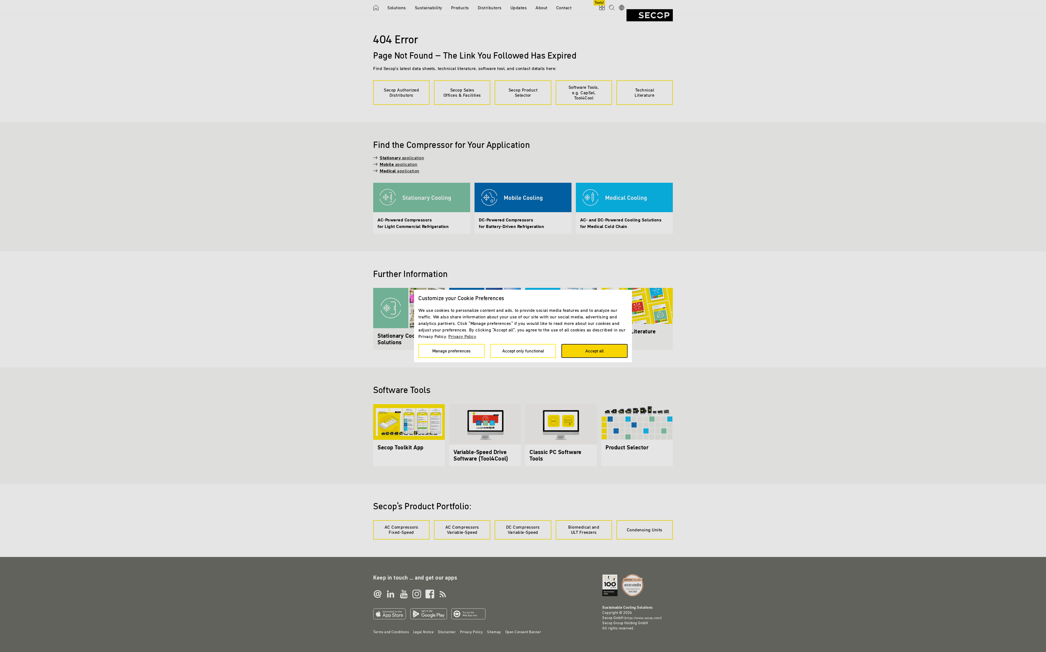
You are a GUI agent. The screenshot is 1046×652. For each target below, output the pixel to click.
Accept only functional (523, 351)
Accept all (594, 351)
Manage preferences (451, 351)
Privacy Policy (462, 336)
